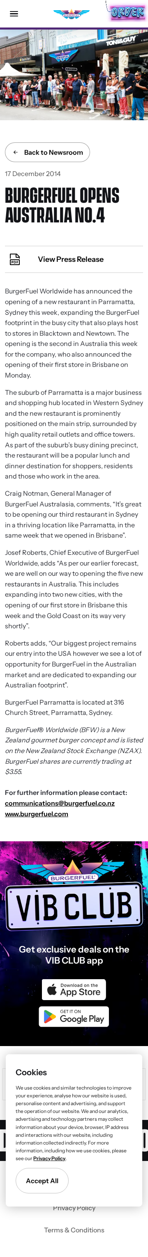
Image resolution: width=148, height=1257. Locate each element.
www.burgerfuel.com (36, 814)
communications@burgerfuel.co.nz (60, 803)
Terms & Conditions (74, 1230)
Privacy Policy (74, 1208)
